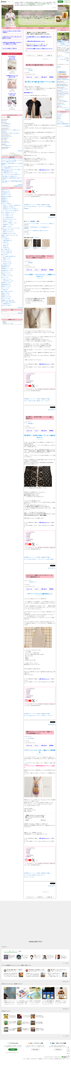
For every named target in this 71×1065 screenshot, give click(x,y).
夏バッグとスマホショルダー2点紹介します (11, 174)
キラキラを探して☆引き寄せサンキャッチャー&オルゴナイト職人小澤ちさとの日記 (63, 88)
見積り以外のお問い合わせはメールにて (36, 41)
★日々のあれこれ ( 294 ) (7, 291)
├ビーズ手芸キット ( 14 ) (8, 214)
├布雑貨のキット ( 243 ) (7, 224)
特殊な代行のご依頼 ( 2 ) (7, 196)
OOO (58, 98)
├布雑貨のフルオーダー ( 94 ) (9, 233)
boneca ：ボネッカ (61, 104)
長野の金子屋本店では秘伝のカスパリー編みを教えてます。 (63, 85)
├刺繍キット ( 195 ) (6, 226)
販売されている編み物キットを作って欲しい (37, 45)
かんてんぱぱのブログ (6, 145)
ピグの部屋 (66, 45)
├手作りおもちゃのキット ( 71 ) (9, 219)
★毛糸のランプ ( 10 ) (6, 282)
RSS (5, 322)
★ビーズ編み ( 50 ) (6, 249)
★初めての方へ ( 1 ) (6, 189)
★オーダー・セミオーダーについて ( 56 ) (11, 228)
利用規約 (40, 1058)
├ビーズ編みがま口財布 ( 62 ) (9, 256)
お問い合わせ (44, 77)
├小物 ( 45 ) (5, 242)
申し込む (58, 1049)
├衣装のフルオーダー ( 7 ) (8, 231)
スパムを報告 (27, 1058)
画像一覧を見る (19, 185)
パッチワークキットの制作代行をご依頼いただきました (36, 230)
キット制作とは (7, 28)
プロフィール (30, 28)
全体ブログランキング (61, 56)
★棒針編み (30, 69)
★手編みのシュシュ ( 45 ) (7, 268)
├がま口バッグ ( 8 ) (6, 261)
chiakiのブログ (5, 148)
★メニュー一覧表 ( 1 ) (6, 203)
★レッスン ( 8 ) (5, 277)
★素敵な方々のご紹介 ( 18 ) (8, 300)
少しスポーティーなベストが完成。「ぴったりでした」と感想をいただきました (39, 223)
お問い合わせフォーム (44, 169)
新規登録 (60, 1)
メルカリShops (29, 186)
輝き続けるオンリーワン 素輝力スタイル (11, 130)
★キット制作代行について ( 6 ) (8, 212)
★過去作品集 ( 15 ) (6, 284)
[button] (68, 1056)
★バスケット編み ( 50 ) (7, 251)
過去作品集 (41, 28)
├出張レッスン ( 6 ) (6, 279)
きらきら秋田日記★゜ (6, 123)
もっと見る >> (27, 234)
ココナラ (28, 185)
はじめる (13, 1049)
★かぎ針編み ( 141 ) (6, 265)
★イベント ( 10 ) (5, 288)
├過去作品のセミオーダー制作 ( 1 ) (10, 208)
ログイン (67, 1)
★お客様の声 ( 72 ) (6, 192)
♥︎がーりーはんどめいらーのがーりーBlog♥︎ (63, 107)
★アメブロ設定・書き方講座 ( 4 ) (9, 302)
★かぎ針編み (31, 738)
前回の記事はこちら (28, 92)
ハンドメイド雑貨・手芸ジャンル (63, 59)
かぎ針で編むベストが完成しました (9, 176)
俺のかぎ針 (4, 120)
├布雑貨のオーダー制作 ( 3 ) (8, 207)
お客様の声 (28, 188)
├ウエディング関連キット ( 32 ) (9, 222)
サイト (63, 28)
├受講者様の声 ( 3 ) (6, 303)
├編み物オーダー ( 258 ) (7, 229)
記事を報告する (52, 217)
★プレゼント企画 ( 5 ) (6, 305)
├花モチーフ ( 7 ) (6, 259)
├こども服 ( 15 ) (6, 238)
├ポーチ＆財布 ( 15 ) (7, 252)
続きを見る (67, 52)
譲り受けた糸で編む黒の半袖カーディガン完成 (39, 65)
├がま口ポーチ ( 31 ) (7, 263)
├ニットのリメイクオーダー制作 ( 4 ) (10, 210)
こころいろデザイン (30, 179)
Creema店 (28, 180)
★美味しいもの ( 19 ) (6, 296)
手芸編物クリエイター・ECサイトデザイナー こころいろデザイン (63, 43)
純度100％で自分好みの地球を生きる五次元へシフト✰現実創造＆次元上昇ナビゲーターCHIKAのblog (63, 79)
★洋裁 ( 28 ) (4, 236)
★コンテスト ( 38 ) (6, 298)
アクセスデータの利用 (48, 1058)
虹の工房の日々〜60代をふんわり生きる (10, 133)
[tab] (10, 951)
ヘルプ (68, 1058)
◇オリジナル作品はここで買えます (9, 48)
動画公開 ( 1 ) (5, 200)
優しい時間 (4, 139)
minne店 (28, 182)
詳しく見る (35, 1049)
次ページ (45, 59)
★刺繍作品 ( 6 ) (5, 201)
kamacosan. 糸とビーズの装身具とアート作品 (63, 82)
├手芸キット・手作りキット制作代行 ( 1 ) (11, 205)
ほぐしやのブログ (61, 95)
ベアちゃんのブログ (6, 126)
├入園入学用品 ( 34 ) (7, 240)
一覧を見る (20, 150)
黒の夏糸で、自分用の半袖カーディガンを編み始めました (36, 227)
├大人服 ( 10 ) (5, 247)
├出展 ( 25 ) (5, 289)
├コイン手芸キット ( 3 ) (7, 215)
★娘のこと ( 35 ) (5, 293)
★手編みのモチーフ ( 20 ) (7, 270)
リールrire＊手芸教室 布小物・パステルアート (63, 101)
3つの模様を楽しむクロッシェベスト (10, 172)
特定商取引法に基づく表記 (60, 1058)
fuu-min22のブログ (6, 142)
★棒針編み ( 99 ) (5, 266)
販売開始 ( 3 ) (5, 198)
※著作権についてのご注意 (8, 323)
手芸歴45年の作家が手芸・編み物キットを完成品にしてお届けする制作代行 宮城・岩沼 (35, 15)
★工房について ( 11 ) (6, 194)
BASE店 (28, 183)
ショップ (18, 28)
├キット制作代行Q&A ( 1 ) (8, 217)
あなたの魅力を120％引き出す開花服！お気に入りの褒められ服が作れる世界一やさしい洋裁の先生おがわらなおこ (63, 92)
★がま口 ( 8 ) (5, 254)
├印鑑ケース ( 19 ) (6, 258)
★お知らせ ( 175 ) (6, 191)
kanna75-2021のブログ (7, 136)
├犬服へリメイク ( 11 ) (7, 275)
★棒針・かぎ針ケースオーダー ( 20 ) (10, 235)
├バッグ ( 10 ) (5, 244)
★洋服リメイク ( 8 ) (6, 273)
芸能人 (20, 951)
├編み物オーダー (32, 581)
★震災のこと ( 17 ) (6, 295)
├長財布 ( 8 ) (5, 245)
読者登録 (51, 77)
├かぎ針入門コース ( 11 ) (8, 280)
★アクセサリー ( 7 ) (6, 272)
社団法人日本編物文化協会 (63, 123)
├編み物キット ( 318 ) (7, 221)
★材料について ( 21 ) (6, 286)
